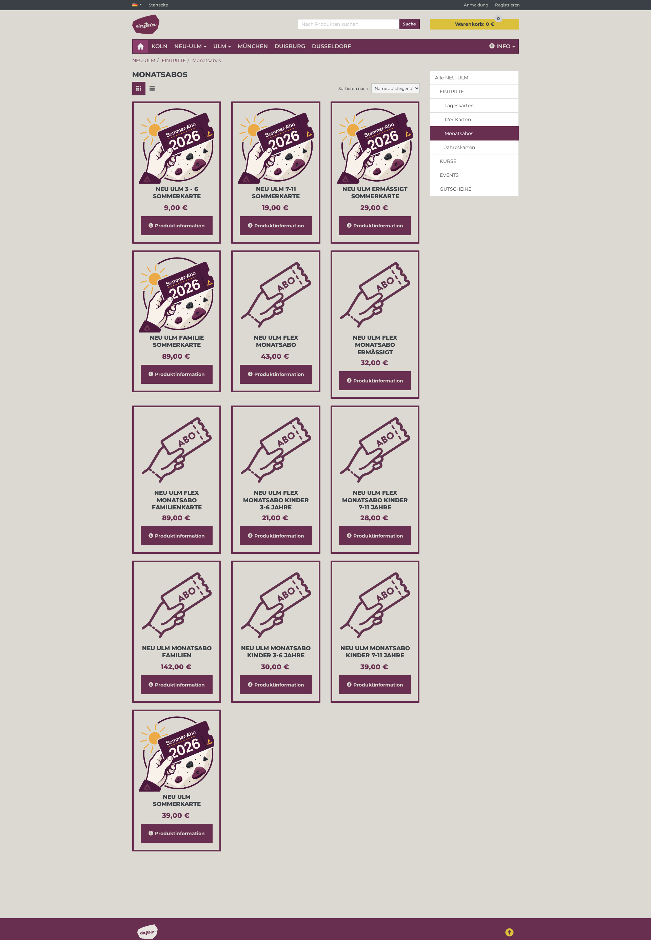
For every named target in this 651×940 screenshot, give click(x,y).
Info (504, 46)
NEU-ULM (188, 46)
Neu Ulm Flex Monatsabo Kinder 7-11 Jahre (375, 500)
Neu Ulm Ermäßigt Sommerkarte (375, 193)
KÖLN (159, 46)
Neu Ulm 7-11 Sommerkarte (276, 193)
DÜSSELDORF (331, 46)
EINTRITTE (452, 92)
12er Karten (458, 119)
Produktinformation (180, 226)
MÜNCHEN (253, 46)
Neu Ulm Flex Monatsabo (276, 341)
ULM (220, 46)
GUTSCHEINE (455, 189)
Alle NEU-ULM (451, 78)
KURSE (448, 161)
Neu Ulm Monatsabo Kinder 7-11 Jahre (375, 652)
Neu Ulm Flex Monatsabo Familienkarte (177, 500)
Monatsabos (459, 133)
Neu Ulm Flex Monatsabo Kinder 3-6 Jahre (276, 500)
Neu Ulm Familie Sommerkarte (177, 341)
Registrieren (507, 4)
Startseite (158, 4)
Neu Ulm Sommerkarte (177, 800)
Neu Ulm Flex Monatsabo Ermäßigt (375, 345)
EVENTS (449, 175)
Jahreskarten (460, 147)
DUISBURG (290, 46)
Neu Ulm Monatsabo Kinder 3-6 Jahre (276, 652)
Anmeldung (476, 4)
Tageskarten (459, 105)
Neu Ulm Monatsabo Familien (177, 652)
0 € (477, 23)
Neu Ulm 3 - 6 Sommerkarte (177, 193)
